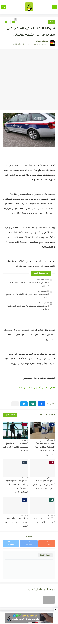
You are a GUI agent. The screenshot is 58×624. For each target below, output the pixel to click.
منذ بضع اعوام (42, 279)
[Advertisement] (29, 79)
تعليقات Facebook (28, 543)
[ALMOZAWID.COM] (29, 6)
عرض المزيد (10, 415)
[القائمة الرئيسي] (54, 7)
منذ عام (50, 440)
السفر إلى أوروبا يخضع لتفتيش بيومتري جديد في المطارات (15, 447)
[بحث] (3, 7)
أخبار (51, 22)
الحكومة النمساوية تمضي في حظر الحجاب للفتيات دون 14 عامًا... (44, 485)
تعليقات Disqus (11, 543)
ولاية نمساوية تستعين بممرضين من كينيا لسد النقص (16, 522)
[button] (41, 403)
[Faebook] (49, 600)
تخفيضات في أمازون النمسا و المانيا (36, 388)
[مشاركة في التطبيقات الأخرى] (15, 403)
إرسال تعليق (45, 555)
